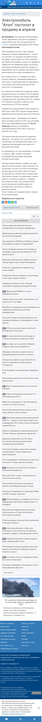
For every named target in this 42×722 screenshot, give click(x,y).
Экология (25, 645)
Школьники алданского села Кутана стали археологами (20, 379)
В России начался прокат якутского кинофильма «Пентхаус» (19, 329)
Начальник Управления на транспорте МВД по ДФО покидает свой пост (20, 493)
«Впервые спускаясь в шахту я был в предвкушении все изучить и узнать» (18, 353)
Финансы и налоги (28, 623)
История (25, 639)
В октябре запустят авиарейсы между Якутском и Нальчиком (20, 558)
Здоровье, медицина (8, 633)
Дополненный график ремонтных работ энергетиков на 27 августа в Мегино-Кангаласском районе (18, 512)
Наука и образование (8, 630)
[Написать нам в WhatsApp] (34, 2)
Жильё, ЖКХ (5, 626)
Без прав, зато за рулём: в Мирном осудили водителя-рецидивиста (18, 345)
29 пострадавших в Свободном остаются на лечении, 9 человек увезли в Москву (20, 461)
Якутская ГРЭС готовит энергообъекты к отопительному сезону (19, 477)
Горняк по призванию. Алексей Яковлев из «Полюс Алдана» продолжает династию (20, 432)
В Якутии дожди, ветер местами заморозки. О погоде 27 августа (20, 521)
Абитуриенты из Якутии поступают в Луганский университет (19, 469)
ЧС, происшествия (7, 636)
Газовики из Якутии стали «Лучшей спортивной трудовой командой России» (19, 285)
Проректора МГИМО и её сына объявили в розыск (16, 293)
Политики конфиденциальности (13, 714)
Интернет (4, 642)
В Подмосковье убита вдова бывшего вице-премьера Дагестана (19, 540)
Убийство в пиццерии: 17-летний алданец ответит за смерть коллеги (19, 403)
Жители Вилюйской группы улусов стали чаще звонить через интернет (19, 411)
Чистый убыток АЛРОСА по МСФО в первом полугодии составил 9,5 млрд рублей (20, 243)
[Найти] (38, 216)
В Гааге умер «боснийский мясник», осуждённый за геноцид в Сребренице (18, 227)
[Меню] (34, 719)
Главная (6, 14)
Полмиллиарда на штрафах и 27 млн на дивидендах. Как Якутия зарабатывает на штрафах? (20, 501)
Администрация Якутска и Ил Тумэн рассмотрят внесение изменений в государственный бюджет (17, 441)
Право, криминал (28, 633)
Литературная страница (9, 648)
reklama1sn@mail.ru (20, 673)
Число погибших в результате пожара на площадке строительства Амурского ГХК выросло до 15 (19, 251)
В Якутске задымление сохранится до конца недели (18, 269)
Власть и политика (18, 14)
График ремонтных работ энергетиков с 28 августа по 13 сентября (20, 300)
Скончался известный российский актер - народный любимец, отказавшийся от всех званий (20, 320)
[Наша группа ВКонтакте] (26, 2)
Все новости (8, 573)
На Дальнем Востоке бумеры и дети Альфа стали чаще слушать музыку (20, 277)
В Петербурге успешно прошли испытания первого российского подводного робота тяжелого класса (20, 549)
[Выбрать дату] (33, 216)
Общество (25, 626)
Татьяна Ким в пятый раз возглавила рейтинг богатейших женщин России (17, 485)
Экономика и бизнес (8, 639)
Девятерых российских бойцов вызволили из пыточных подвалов (20, 235)
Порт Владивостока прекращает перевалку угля (20, 372)
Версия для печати (12, 207)
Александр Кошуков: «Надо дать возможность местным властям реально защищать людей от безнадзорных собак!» (20, 530)
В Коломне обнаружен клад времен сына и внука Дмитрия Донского (20, 566)
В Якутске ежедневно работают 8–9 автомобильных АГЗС (19, 395)
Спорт (24, 636)
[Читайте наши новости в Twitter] (30, 2)
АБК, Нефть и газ (7, 645)
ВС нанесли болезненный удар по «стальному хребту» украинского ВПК (18, 337)
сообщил (5, 45)
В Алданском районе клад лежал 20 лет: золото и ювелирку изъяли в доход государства (19, 362)
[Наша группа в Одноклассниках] (38, 2)
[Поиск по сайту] (20, 719)
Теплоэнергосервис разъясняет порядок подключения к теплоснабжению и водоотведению (19, 451)
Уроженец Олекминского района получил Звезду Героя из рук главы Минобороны (19, 261)
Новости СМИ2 (7, 213)
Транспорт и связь (28, 642)
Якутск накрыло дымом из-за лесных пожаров (19, 387)
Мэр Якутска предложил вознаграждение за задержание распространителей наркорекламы (21, 309)
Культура (25, 630)
